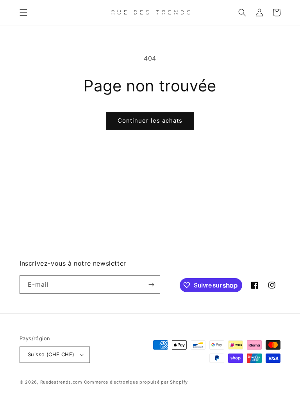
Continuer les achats (150, 120)
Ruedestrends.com (61, 382)
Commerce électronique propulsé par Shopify (136, 382)
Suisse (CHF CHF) (51, 354)
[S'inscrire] (151, 284)
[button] (23, 12)
